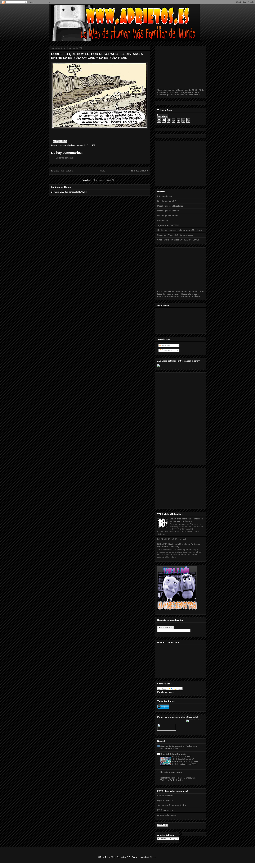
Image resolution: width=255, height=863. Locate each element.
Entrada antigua (139, 170)
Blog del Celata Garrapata (173, 754)
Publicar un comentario (64, 158)
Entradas (165, 345)
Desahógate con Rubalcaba (170, 206)
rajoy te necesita (165, 800)
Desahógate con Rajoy (168, 211)
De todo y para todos (171, 772)
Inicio (102, 170)
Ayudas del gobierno (166, 815)
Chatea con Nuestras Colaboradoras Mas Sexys (179, 230)
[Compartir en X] (59, 141)
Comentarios (167, 350)
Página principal (164, 196)
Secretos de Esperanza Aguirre (171, 805)
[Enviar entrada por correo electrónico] (93, 145)
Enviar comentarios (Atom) (105, 180)
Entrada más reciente (62, 170)
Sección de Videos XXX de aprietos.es (175, 235)
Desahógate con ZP (166, 201)
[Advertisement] (206, 162)
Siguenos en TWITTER (168, 225)
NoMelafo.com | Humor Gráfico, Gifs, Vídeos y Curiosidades (178, 779)
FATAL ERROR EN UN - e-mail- (172, 539)
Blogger (153, 857)
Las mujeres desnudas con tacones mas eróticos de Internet (186, 520)
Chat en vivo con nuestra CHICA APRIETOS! (178, 240)
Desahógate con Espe (167, 215)
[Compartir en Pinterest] (65, 141)
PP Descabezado (165, 810)
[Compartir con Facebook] (62, 141)
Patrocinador (163, 220)
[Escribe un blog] (57, 141)
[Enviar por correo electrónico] (54, 141)
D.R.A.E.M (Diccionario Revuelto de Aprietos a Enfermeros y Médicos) (178, 545)
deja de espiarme (165, 795)
